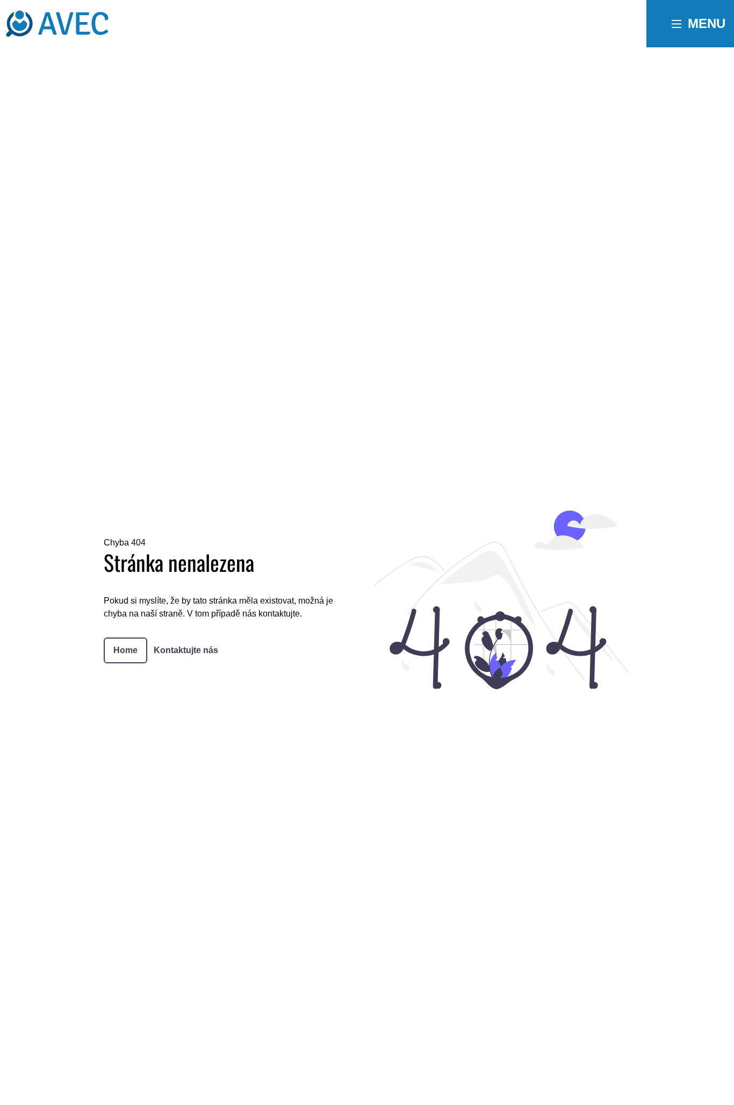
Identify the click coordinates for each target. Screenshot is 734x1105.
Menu (706, 23)
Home (125, 650)
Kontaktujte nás (186, 650)
